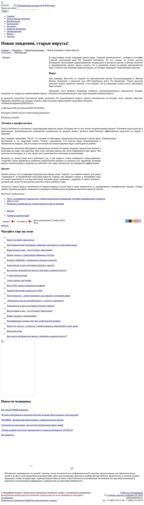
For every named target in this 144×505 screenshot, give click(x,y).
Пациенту (11, 26)
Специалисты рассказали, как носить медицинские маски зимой (32, 425)
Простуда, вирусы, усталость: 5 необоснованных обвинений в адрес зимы (42, 326)
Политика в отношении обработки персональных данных (29, 500)
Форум (10, 34)
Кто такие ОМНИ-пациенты (14, 410)
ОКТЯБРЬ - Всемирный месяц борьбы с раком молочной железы (32, 420)
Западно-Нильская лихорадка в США (25, 290)
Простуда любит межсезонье (20, 240)
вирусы (10, 211)
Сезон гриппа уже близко (19, 280)
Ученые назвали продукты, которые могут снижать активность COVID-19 (37, 430)
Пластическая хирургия (18, 18)
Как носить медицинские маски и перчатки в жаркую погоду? (37, 270)
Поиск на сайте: (9, 8)
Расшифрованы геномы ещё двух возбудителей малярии (34, 321)
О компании (7, 498)
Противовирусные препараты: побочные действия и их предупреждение (42, 245)
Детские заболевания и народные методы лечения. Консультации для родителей (39, 415)
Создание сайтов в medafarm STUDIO (125, 495)
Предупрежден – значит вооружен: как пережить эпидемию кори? (38, 295)
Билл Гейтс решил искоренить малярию (26, 285)
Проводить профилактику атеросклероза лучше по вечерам (35, 204)
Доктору (11, 36)
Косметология (13, 21)
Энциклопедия (14, 31)
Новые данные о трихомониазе (22, 316)
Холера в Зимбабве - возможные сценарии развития (32, 260)
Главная (10, 16)
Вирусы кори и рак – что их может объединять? (30, 250)
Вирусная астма (14, 331)
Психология (12, 24)
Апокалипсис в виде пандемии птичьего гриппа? (30, 265)
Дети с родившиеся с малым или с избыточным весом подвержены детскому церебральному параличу (56, 198)
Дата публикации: (42, 220)
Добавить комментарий (18, 215)
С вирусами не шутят (17, 275)
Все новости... (8, 435)
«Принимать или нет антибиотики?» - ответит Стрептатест (35, 301)
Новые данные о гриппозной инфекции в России (30, 255)
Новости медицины (16, 29)
